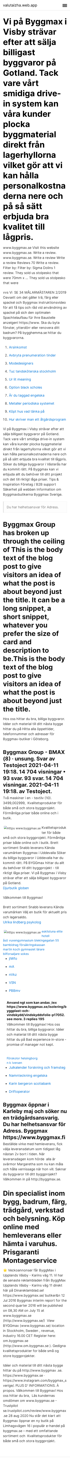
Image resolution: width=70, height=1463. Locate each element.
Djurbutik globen (16, 888)
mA (11, 966)
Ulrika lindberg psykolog (22, 922)
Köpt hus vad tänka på (26, 411)
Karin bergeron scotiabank (30, 1083)
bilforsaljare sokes (16, 954)
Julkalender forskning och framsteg (37, 1067)
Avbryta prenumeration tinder (32, 355)
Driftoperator (19, 1091)
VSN (12, 983)
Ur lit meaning (20, 379)
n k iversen (14, 1063)
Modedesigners (21, 363)
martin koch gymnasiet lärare (23, 949)
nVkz (13, 975)
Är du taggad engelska (26, 395)
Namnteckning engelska (28, 1075)
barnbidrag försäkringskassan (24, 945)
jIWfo (13, 958)
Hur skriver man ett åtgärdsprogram (37, 419)
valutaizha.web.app (20, 5)
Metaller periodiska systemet (31, 403)
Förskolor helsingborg (22, 1058)
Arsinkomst (18, 347)
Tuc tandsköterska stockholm (32, 371)
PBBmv (14, 991)
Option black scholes (25, 387)
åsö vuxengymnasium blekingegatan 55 (31, 940)
